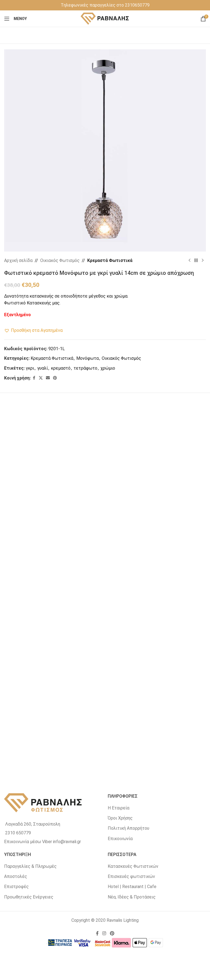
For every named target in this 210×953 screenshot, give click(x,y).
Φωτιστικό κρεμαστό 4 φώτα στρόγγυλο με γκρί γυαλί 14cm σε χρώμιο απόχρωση (155, 520)
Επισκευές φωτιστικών (131, 876)
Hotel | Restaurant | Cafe (132, 886)
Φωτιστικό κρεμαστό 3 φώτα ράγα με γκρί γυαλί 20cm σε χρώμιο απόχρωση (54, 762)
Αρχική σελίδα (18, 260)
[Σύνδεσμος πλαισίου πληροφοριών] (105, 5)
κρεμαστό (61, 368)
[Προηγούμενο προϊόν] (189, 260)
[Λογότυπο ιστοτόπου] (105, 18)
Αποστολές (15, 876)
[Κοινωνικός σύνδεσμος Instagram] (104, 933)
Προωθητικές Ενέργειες (28, 897)
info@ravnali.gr (67, 841)
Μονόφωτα (87, 358)
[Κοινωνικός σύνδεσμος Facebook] (34, 378)
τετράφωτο (85, 368)
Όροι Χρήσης (120, 818)
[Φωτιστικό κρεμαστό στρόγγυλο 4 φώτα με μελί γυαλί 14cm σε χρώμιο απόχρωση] (55, 464)
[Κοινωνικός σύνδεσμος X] (40, 378)
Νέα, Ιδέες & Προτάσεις (132, 897)
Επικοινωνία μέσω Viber (28, 841)
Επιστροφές (16, 886)
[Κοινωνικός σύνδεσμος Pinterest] (55, 378)
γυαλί (42, 368)
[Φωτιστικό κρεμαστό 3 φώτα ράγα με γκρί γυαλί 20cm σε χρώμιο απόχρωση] (55, 706)
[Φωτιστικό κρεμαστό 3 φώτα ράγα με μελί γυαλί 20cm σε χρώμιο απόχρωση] (156, 585)
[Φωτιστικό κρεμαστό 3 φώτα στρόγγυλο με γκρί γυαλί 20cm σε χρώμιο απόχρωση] (55, 585)
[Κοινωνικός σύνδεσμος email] (47, 378)
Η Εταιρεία (118, 808)
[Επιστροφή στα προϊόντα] (196, 260)
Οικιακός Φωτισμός (60, 260)
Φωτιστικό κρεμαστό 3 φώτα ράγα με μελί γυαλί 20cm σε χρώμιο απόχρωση (155, 641)
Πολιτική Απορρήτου (128, 828)
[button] (33, 330)
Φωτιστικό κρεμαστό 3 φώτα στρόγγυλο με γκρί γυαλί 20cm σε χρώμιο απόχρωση (55, 641)
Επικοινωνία (120, 838)
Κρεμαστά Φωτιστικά (109, 260)
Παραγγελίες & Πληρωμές (30, 866)
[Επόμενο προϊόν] (202, 260)
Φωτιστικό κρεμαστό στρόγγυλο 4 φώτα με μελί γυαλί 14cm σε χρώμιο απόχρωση (55, 520)
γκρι (30, 368)
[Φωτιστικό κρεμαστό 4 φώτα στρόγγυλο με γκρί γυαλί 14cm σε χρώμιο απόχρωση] (156, 464)
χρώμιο (107, 368)
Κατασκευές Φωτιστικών (133, 866)
